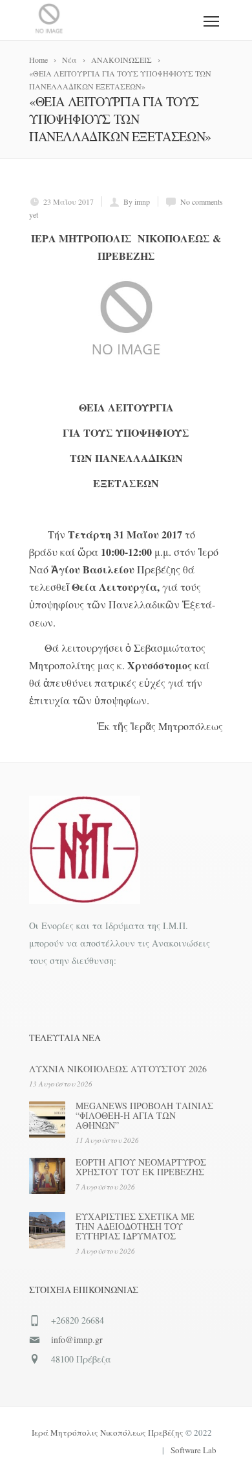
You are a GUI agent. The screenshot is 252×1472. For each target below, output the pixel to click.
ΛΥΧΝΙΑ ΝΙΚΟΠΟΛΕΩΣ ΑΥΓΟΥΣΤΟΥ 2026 (118, 1069)
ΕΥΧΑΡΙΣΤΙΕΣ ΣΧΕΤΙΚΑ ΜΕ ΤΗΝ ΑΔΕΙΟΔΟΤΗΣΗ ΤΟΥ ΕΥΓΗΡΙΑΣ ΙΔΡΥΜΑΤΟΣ (135, 1226)
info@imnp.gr (77, 1339)
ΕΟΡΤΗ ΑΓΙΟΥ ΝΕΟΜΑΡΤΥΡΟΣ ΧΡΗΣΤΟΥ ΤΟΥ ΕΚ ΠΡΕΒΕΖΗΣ (141, 1167)
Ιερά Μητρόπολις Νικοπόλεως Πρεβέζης (108, 1432)
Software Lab (193, 1450)
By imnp (136, 201)
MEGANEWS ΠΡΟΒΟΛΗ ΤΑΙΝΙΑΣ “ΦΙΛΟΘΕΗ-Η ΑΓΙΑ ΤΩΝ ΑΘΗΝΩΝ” (144, 1115)
